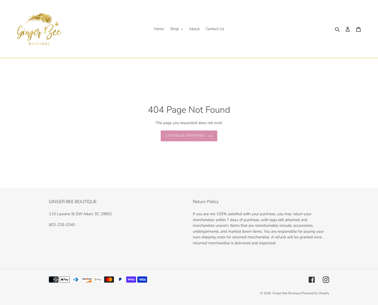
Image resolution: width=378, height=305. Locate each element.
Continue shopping (185, 135)
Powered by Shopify (315, 293)
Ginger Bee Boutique (287, 293)
